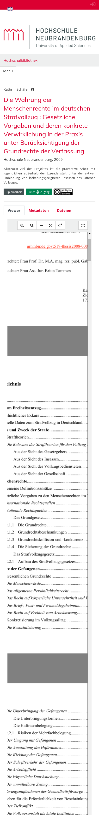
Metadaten (39, 210)
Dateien (64, 210)
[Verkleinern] (32, 225)
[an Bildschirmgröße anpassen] (51, 225)
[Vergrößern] (22, 225)
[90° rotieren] (60, 225)
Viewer (14, 210)
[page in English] (10, 9)
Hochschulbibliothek (20, 60)
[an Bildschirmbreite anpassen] (41, 225)
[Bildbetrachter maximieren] (83, 225)
